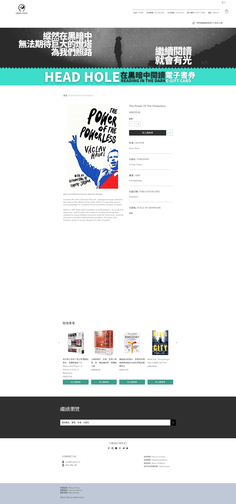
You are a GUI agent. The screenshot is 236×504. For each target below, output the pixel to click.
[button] (226, 11)
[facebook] (109, 448)
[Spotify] (127, 448)
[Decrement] (131, 124)
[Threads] (116, 448)
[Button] (118, 56)
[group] (118, 357)
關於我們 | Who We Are (69, 492)
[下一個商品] (176, 342)
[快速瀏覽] (76, 343)
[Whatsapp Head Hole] (120, 448)
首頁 (65, 95)
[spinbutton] (135, 124)
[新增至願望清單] (170, 133)
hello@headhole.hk (73, 462)
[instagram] (112, 448)
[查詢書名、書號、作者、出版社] (173, 422)
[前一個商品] (59, 342)
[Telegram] (123, 448)
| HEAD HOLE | (118, 443)
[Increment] (138, 124)
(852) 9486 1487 (71, 465)
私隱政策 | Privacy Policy (70, 488)
